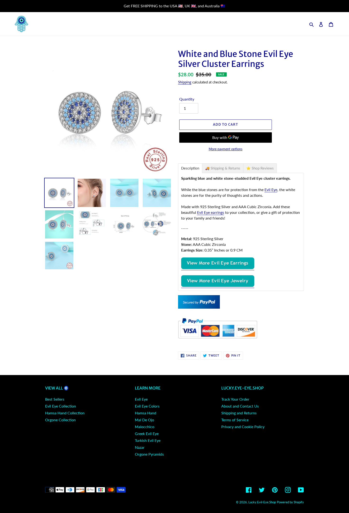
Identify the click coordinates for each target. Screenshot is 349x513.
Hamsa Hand (145, 413)
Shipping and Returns (239, 413)
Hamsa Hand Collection (65, 413)
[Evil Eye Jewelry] (217, 285)
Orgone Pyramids (149, 454)
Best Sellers (54, 399)
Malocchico (144, 426)
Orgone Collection (60, 419)
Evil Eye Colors (147, 406)
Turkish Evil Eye (147, 440)
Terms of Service (235, 419)
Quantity (186, 99)
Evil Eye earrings (210, 212)
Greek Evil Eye (147, 433)
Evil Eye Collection (60, 406)
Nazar (140, 447)
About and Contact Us (240, 406)
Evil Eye (270, 189)
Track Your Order (235, 399)
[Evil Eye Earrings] (217, 267)
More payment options (225, 149)
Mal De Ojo (144, 419)
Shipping (184, 82)
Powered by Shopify (290, 502)
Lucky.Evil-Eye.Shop (262, 502)
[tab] (190, 168)
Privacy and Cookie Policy (242, 426)
